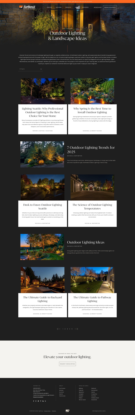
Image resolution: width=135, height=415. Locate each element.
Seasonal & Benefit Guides (92, 130)
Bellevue (81, 388)
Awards (61, 394)
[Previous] (58, 329)
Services (49, 7)
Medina (80, 397)
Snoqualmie (94, 394)
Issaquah (81, 394)
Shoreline (93, 396)
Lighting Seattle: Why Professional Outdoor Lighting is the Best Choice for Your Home (42, 112)
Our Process (62, 388)
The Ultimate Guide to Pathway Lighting (92, 299)
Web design (95, 411)
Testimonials (62, 396)
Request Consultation (110, 7)
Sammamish (94, 390)
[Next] (76, 329)
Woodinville (94, 399)
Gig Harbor (81, 392)
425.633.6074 (97, 7)
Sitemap (54, 411)
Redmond (93, 388)
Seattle (93, 392)
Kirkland (81, 396)
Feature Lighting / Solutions (43, 130)
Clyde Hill (81, 390)
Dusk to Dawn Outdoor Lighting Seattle (42, 206)
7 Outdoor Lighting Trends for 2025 (91, 149)
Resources (85, 7)
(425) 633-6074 (36, 388)
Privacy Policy (47, 411)
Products (68, 7)
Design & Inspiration (74, 155)
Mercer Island (82, 399)
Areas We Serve (83, 385)
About (76, 7)
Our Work (59, 7)
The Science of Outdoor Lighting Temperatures (92, 206)
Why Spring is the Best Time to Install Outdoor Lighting (92, 110)
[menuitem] (49, 7)
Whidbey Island (95, 397)
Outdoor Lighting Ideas (86, 242)
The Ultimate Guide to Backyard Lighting (42, 299)
